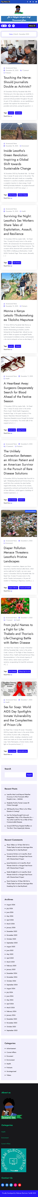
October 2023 (11, 1027)
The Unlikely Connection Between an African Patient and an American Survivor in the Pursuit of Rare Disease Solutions (19, 462)
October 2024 (11, 981)
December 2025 (12, 931)
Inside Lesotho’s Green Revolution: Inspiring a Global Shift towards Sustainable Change (17, 159)
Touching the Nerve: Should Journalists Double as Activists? (17, 82)
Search (8, 768)
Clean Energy (12, 195)
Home (11, 34)
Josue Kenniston (12, 863)
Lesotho (11, 346)
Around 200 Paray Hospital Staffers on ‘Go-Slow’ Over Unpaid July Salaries (19, 827)
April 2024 (10, 1004)
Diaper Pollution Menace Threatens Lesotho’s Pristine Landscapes (16, 554)
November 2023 (12, 1023)
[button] (5, 2)
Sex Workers (16, 263)
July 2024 (10, 992)
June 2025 (10, 950)
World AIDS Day (22, 751)
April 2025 (10, 958)
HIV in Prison (12, 751)
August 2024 (11, 989)
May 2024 (10, 1000)
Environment (25, 146)
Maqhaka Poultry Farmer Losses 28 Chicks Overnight (18, 804)
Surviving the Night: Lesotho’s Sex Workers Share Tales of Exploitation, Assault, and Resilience (19, 225)
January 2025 (11, 969)
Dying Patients (21, 430)
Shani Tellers (11, 845)
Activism (11, 113)
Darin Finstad (11, 881)
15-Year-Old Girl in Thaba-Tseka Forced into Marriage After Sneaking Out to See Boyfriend (20, 847)
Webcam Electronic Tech (23, 1193)
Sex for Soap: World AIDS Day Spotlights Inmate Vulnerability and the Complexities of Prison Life (18, 716)
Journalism (18, 113)
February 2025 (11, 966)
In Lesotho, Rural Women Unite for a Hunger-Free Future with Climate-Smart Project (19, 856)
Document (10, 1056)
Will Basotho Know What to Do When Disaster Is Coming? (19, 810)
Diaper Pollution (13, 588)
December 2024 (12, 973)
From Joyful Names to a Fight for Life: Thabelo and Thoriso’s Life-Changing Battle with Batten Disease (18, 634)
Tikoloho (18, 346)
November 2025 (12, 935)
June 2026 (10, 912)
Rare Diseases (12, 500)
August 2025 (11, 947)
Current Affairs (11, 1052)
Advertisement (11, 1049)
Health (24, 211)
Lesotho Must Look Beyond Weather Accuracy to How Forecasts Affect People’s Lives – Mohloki (18, 796)
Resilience (21, 500)
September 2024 (12, 985)
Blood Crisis (12, 430)
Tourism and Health (25, 588)
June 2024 (10, 996)
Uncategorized (11, 1071)
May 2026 (10, 916)
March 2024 (11, 1008)
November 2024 (12, 977)
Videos (9, 1075)
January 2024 (11, 1015)
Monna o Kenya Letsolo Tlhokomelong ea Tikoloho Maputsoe (18, 315)
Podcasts (8, 73)
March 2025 (10, 962)
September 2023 (12, 1030)
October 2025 (11, 939)
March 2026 (11, 924)
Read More (7, 116)
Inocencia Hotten (12, 854)
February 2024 (11, 1011)
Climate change (23, 195)
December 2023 (12, 1019)
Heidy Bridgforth (12, 872)
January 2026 (11, 928)
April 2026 (10, 920)
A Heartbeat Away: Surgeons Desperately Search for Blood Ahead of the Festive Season (18, 392)
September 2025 (12, 943)
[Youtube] (36, 2)
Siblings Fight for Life (24, 671)
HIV (10, 263)
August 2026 (11, 905)
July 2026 (10, 908)
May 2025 (10, 954)
